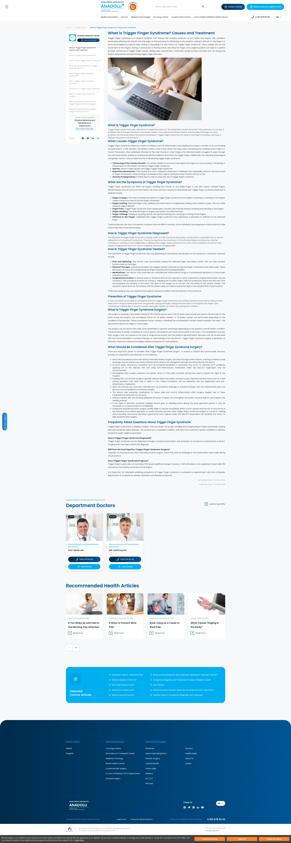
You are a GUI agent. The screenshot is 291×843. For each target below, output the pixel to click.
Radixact (149, 773)
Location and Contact (181, 17)
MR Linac (149, 783)
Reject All (242, 839)
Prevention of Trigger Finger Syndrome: (84, 89)
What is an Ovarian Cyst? (123, 690)
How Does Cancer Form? (123, 685)
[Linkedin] (198, 807)
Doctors (124, 17)
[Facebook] (184, 807)
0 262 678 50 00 (216, 819)
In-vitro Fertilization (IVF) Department (123, 773)
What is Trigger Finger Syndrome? (82, 55)
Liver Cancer (158, 685)
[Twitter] (189, 807)
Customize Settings (209, 839)
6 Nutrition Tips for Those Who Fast (127, 674)
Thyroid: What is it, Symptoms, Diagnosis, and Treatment (178, 695)
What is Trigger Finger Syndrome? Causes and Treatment (82, 49)
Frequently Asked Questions (141, 819)
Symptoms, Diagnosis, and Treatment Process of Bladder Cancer (182, 680)
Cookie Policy (79, 840)
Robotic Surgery (153, 758)
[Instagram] (194, 807)
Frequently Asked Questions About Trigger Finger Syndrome (82, 110)
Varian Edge (151, 768)
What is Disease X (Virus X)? (124, 680)
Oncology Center (160, 17)
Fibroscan (150, 748)
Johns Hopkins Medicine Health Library (211, 17)
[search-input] (203, 7)
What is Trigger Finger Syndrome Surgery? (82, 95)
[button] (69, 647)
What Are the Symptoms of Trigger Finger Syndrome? (83, 67)
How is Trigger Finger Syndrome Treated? (81, 82)
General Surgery (113, 778)
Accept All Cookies (274, 839)
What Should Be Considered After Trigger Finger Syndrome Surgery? (82, 102)
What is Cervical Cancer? (123, 695)
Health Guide (80, 27)
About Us (189, 758)
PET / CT (149, 778)
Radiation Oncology (114, 758)
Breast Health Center (115, 763)
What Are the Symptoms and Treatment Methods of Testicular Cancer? (185, 674)
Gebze (69, 748)
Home (68, 27)
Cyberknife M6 (152, 763)
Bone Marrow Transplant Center (120, 753)
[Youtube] (202, 807)
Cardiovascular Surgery (116, 768)
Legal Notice (122, 819)
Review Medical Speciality (85, 129)
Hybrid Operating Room (156, 753)
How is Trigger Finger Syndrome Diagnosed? (81, 74)
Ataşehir (69, 753)
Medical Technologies (140, 17)
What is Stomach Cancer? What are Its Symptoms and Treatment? (183, 690)
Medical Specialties (109, 17)
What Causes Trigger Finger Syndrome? (85, 60)
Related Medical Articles (285, 830)
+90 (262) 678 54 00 (212, 831)
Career (188, 763)
